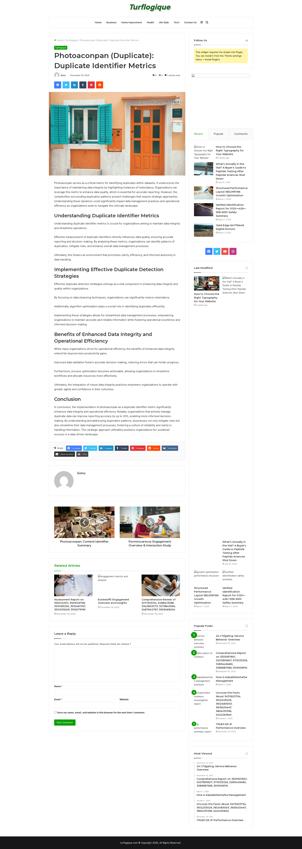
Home (98, 22)
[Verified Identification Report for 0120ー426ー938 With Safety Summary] (203, 209)
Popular (218, 133)
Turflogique (71, 40)
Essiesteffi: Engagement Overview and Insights (113, 601)
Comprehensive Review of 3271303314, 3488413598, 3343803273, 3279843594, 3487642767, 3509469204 (159, 604)
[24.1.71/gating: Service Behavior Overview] (203, 641)
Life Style (164, 22)
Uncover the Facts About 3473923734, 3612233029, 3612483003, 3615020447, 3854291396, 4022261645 (228, 703)
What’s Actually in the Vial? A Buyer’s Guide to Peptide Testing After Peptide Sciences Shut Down (231, 171)
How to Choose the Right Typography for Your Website (230, 150)
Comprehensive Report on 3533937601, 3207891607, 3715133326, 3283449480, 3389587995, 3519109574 (232, 660)
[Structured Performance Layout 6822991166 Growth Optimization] (203, 192)
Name (58, 686)
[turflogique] (151, 8)
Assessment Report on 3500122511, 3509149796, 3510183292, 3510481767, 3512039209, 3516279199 (70, 604)
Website (124, 699)
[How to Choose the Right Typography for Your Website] (203, 152)
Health (150, 22)
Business (111, 22)
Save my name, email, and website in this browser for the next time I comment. (101, 712)
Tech (176, 22)
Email (58, 699)
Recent (198, 133)
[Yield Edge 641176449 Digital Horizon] (203, 230)
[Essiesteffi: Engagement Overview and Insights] (117, 585)
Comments (241, 133)
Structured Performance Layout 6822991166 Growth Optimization (231, 192)
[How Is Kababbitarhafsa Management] (203, 682)
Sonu (63, 75)
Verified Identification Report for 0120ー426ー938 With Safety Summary (233, 595)
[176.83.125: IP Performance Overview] (203, 729)
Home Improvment (131, 22)
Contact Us (190, 22)
